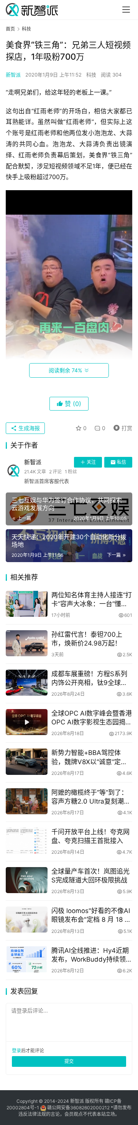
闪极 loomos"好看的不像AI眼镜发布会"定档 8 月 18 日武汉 (91, 915)
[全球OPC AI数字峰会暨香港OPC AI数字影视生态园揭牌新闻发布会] (27, 722)
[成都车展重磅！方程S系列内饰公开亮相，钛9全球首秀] (27, 683)
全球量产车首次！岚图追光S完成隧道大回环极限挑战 (90, 875)
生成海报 (28, 428)
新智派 (13, 75)
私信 (121, 462)
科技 (91, 75)
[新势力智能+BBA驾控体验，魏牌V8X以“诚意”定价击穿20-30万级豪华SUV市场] (27, 761)
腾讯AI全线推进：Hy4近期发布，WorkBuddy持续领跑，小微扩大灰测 (90, 955)
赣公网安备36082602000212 (78, 1107)
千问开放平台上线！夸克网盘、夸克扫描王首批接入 (90, 836)
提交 (69, 1061)
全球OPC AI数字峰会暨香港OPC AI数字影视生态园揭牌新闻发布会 (91, 718)
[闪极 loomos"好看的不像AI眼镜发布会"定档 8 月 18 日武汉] (27, 920)
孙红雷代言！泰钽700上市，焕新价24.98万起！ (86, 639)
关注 (91, 462)
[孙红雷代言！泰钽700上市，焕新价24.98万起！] (27, 643)
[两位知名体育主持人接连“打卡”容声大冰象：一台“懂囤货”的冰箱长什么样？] (27, 604)
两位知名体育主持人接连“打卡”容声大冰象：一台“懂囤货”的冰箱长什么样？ (91, 599)
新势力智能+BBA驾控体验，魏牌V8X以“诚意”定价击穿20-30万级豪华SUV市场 (90, 757)
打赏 (121, 426)
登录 (16, 1050)
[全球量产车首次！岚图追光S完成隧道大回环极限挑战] (27, 880)
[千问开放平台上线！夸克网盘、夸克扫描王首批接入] (27, 841)
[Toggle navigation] (126, 9)
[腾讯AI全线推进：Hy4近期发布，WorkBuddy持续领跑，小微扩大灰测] (27, 959)
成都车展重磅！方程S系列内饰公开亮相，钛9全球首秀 (89, 678)
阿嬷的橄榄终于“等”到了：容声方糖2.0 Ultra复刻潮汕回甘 (90, 797)
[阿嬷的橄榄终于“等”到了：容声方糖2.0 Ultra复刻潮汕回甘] (27, 801)
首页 (10, 29)
